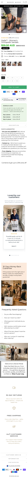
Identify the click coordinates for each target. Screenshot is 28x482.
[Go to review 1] (9, 255)
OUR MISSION (14, 462)
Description (14, 125)
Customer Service (13, 455)
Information (13, 458)
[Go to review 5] (15, 255)
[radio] (3, 63)
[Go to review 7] (18, 255)
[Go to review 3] (12, 255)
